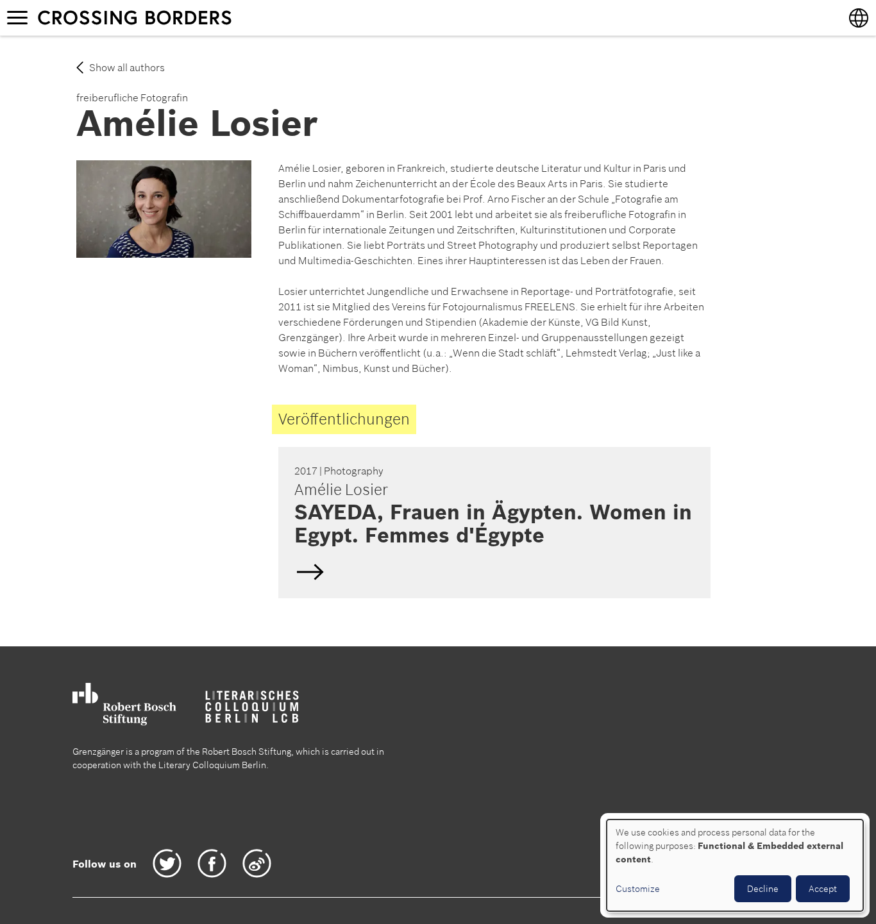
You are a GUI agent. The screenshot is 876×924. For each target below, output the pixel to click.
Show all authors (127, 67)
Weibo (256, 863)
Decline (763, 889)
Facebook (212, 863)
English (492, 522)
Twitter (167, 863)
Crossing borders (147, 17)
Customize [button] (638, 889)
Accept (823, 889)
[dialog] (735, 865)
